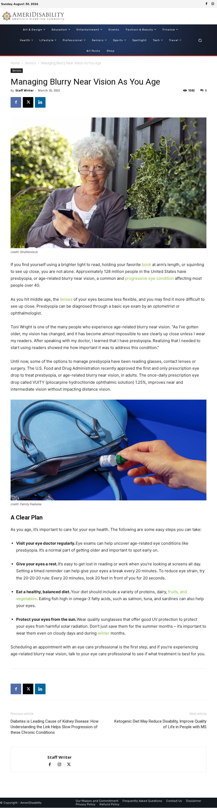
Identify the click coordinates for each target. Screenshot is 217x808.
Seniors (30, 63)
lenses (66, 299)
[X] (28, 102)
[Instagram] (213, 4)
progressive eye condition (149, 278)
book (146, 264)
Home (15, 63)
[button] (200, 40)
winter (104, 633)
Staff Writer (24, 90)
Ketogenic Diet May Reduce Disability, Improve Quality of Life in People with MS (160, 724)
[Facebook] (206, 4)
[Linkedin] (40, 102)
